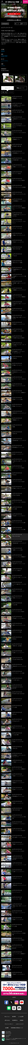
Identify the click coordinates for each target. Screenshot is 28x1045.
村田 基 (2, 51)
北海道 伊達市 (4, 56)
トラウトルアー (5, 23)
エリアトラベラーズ (6, 27)
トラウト (3, 65)
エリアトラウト (4, 60)
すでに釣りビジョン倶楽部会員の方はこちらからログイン (14, 16)
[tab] (7, 88)
